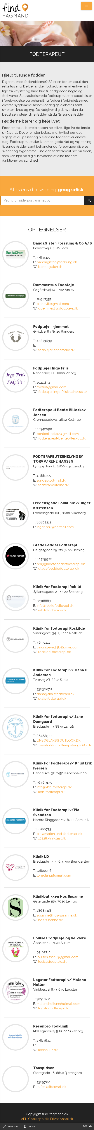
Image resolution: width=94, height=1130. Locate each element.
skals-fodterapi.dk (52, 699)
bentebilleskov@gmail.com (58, 434)
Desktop (13, 1126)
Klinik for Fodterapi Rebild (57, 587)
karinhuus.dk (48, 1050)
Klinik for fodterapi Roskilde (59, 628)
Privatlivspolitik (61, 1119)
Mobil (31, 1126)
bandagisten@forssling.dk (57, 262)
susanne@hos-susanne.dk (57, 915)
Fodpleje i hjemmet (51, 327)
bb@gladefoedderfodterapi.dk (61, 564)
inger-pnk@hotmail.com (55, 527)
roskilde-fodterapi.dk (54, 652)
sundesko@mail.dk (51, 480)
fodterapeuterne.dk (53, 485)
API (23, 1119)
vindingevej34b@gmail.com (58, 647)
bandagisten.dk (50, 267)
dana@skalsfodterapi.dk (55, 694)
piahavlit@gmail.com (53, 304)
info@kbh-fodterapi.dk (54, 787)
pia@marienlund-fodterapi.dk (59, 834)
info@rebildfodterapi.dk (55, 606)
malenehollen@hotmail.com (58, 1004)
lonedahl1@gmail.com (54, 875)
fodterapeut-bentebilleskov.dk (62, 438)
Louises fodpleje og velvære (59, 938)
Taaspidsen (43, 1068)
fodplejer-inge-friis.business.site (62, 392)
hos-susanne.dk (50, 920)
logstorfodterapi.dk (53, 1008)
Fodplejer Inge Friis (51, 368)
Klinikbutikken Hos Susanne (58, 896)
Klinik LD (41, 857)
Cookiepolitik (38, 1119)
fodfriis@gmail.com (51, 387)
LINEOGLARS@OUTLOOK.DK (58, 740)
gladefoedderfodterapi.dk (58, 569)
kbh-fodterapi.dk (51, 792)
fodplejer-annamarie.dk (56, 350)
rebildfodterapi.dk (52, 610)
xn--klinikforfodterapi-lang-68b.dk (65, 745)
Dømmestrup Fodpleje (53, 285)
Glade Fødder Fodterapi (55, 545)
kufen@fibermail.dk (51, 1087)
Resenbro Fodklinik (50, 1026)
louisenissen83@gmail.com (57, 957)
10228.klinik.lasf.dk (52, 838)
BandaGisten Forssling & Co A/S (62, 243)
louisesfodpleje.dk (52, 962)
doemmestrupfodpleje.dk (58, 308)
